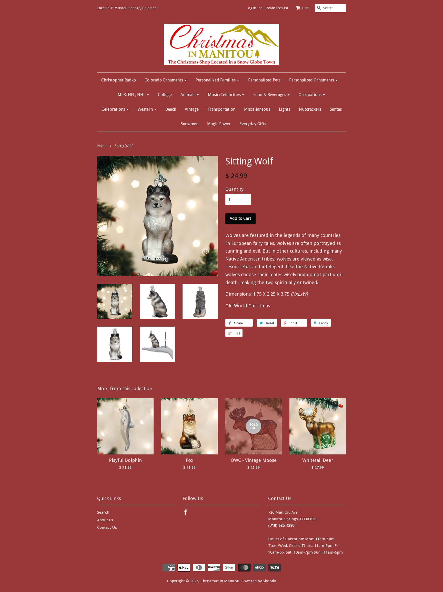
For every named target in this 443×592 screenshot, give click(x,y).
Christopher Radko (118, 80)
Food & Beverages (270, 94)
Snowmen (189, 123)
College (165, 94)
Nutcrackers (310, 109)
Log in (251, 8)
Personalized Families (216, 80)
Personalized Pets (264, 80)
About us (105, 520)
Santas (336, 109)
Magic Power (219, 123)
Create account (276, 8)
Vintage (192, 109)
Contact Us (107, 527)
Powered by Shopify (258, 581)
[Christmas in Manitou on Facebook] (185, 513)
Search (103, 512)
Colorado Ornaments (164, 80)
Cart (305, 8)
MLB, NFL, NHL (132, 94)
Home (101, 146)
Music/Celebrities (225, 94)
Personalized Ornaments (312, 80)
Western (146, 109)
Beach (170, 109)
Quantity (234, 189)
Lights (284, 109)
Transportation (221, 109)
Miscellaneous (257, 109)
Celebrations (114, 109)
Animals (188, 94)
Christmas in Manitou (219, 581)
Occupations (311, 94)
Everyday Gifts (252, 123)
